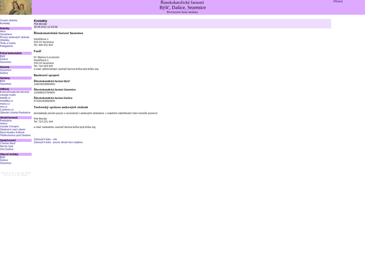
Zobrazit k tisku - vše (45, 139)
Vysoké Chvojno (9, 126)
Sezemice (5, 62)
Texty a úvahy (8, 43)
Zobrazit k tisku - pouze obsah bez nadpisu (58, 142)
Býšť (2, 56)
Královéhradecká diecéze (14, 92)
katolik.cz (5, 97)
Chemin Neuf (7, 143)
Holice (3, 123)
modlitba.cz (6, 100)
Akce (3, 31)
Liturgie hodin (8, 94)
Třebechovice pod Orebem (15, 135)
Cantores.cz (7, 109)
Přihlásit (338, 1)
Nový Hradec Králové (12, 132)
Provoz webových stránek (14, 37)
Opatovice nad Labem (12, 129)
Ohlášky (4, 40)
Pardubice (6, 120)
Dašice (4, 59)
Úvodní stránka (8, 20)
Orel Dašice (7, 149)
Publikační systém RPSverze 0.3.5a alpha (16, 174)
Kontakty (5, 23)
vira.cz (3, 106)
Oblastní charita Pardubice (15, 112)
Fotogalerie (6, 46)
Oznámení (6, 34)
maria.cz (5, 103)
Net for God (6, 146)
